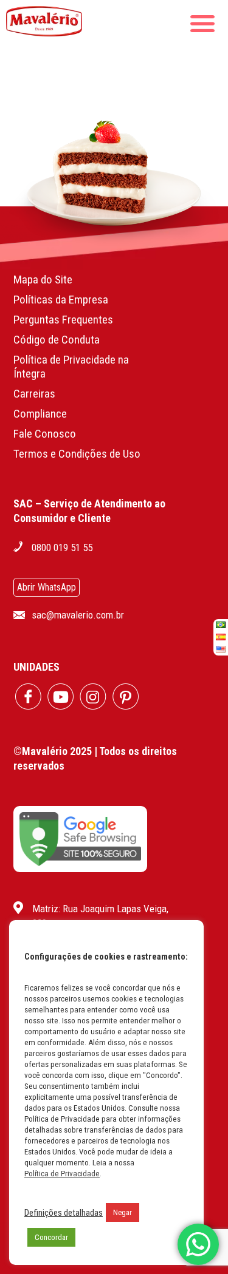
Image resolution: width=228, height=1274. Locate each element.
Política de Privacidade (62, 1173)
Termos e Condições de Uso (76, 454)
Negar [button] (122, 1212)
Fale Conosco (44, 434)
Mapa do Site (42, 279)
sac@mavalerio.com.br (78, 615)
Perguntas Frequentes (63, 320)
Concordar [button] (51, 1237)
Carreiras (34, 394)
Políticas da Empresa (60, 300)
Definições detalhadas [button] (63, 1212)
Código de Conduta (56, 340)
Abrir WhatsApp (46, 587)
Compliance (40, 414)
